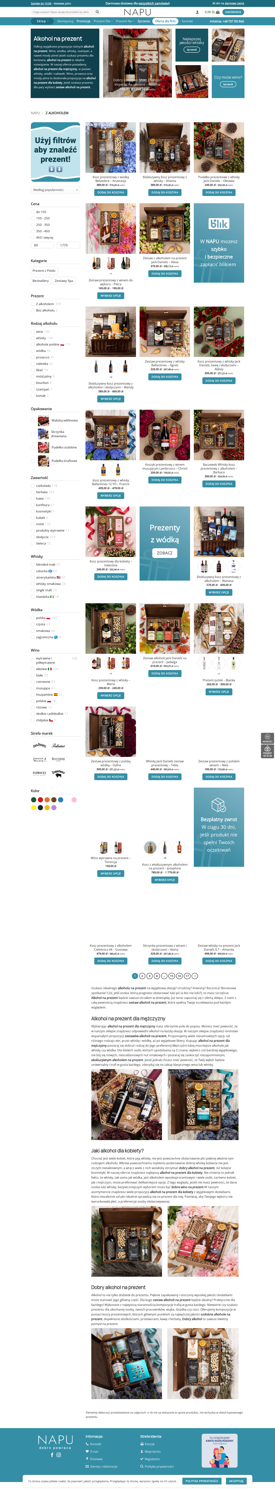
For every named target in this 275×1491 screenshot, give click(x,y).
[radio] (96, 263)
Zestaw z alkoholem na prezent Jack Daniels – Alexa (165, 260)
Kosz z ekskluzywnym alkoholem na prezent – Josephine (165, 866)
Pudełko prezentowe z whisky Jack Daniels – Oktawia (219, 179)
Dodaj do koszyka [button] (110, 192)
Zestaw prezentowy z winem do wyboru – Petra (111, 282)
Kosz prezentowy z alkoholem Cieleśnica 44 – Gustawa (111, 947)
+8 (165, 858)
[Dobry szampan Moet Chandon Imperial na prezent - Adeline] (137, 63)
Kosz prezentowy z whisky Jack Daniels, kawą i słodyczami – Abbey (219, 365)
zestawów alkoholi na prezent (145, 1036)
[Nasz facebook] (52, 1455)
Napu (35, 112)
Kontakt (187, 21)
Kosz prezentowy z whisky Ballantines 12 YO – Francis (110, 482)
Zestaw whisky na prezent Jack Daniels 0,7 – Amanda (219, 947)
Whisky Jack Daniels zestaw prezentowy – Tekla (165, 763)
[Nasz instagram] (58, 1455)
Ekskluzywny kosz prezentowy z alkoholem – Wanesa (219, 579)
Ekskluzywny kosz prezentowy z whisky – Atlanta (165, 179)
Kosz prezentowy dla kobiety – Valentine (111, 563)
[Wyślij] (97, 12)
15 (171, 976)
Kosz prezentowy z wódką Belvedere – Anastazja (111, 179)
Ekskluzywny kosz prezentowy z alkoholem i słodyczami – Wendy (111, 385)
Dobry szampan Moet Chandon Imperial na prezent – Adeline (137, 82)
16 (179, 976)
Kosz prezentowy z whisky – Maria (110, 682)
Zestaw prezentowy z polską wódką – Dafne (111, 763)
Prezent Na (124, 21)
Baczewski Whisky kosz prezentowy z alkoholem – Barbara (219, 468)
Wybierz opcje (111, 295)
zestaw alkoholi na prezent (73, 87)
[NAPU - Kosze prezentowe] (137, 12)
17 (187, 976)
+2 (110, 377)
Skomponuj (65, 21)
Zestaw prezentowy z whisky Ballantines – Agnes (165, 363)
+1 (110, 273)
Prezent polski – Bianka (219, 680)
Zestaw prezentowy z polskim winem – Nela (219, 763)
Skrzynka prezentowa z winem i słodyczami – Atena (165, 947)
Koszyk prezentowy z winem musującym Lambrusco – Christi (164, 466)
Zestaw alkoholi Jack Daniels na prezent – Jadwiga (165, 660)
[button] (197, 12)
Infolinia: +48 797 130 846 (227, 21)
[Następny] (195, 976)
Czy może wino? (228, 77)
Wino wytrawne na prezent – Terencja (111, 860)
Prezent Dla (102, 21)
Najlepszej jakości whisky (191, 40)
